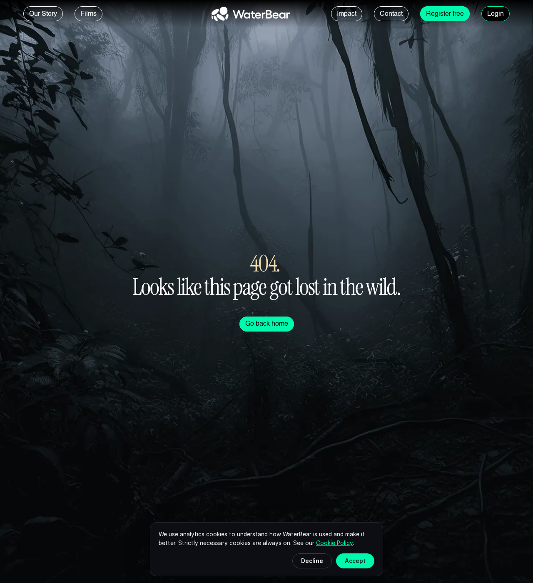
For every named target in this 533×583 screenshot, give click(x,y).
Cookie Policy (334, 543)
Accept (355, 561)
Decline (312, 561)
